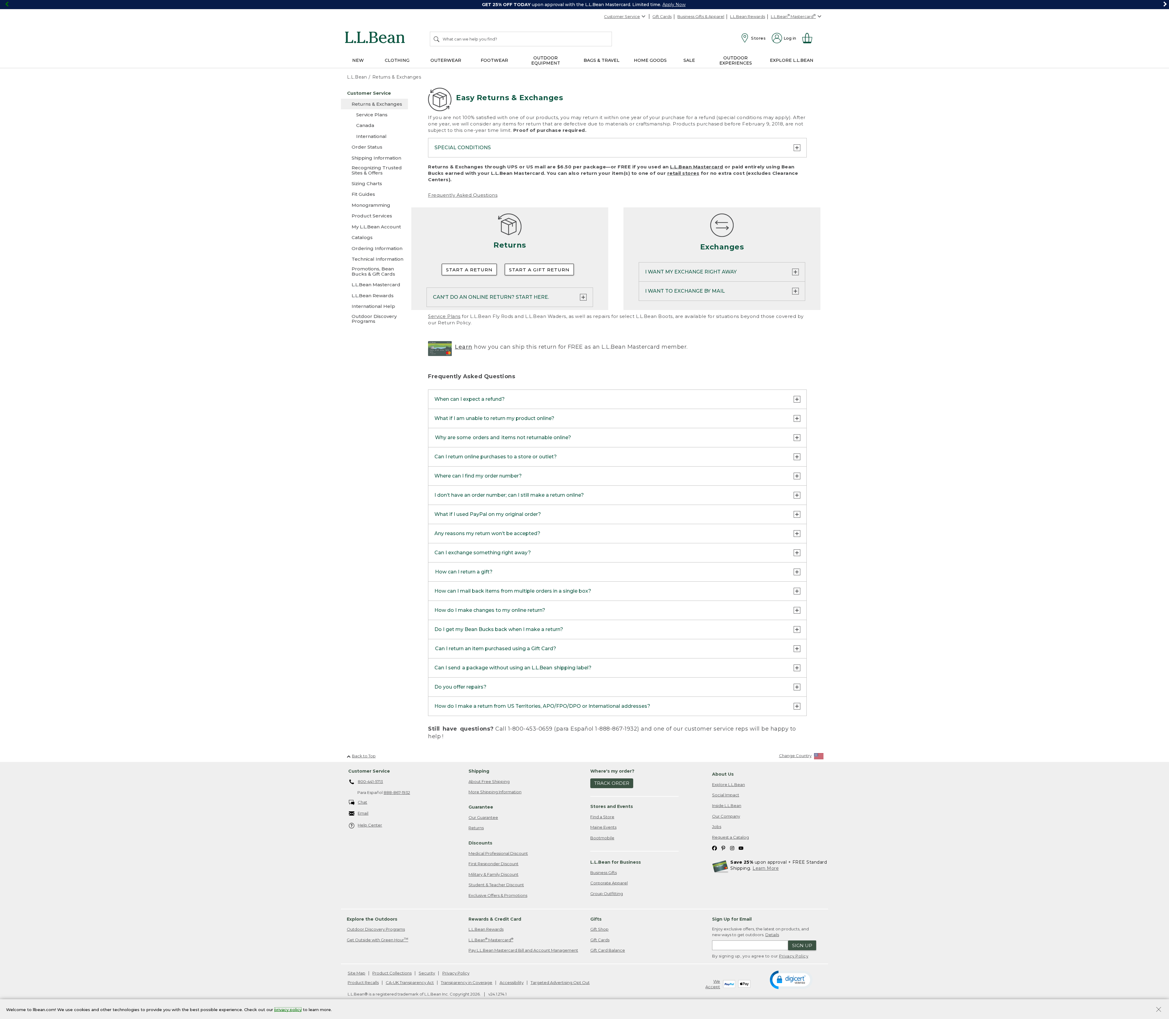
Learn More (766, 868)
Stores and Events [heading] (611, 806)
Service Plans (444, 316)
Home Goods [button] (650, 60)
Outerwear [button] (445, 60)
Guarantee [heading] (481, 807)
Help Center (370, 825)
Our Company (726, 816)
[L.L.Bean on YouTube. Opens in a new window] (741, 847)
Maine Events (603, 827)
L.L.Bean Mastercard (696, 167)
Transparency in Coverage (466, 982)
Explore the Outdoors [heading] (372, 919)
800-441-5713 (370, 781)
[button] (791, 979)
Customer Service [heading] (369, 771)
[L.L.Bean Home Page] (376, 38)
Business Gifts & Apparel (700, 16)
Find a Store (602, 816)
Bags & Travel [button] (602, 60)
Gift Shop (599, 929)
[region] (584, 4)
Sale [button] (689, 60)
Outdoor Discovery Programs (376, 929)
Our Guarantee (483, 817)
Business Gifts (603, 872)
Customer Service (622, 16)
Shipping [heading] (479, 771)
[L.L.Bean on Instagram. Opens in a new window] (732, 847)
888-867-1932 (397, 792)
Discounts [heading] (480, 843)
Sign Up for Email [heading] (732, 919)
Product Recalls (363, 982)
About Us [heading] (723, 774)
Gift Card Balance (607, 950)
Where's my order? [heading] (612, 771)
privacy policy (288, 1009)
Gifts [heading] (596, 919)
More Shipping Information (495, 791)
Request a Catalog (730, 837)
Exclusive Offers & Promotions (498, 895)
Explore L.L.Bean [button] (791, 60)
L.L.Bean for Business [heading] (615, 862)
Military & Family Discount (493, 874)
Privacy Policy (793, 956)
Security (427, 973)
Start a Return (469, 270)
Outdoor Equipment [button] (545, 60)
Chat (362, 802)
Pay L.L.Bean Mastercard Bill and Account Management (523, 950)
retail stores (683, 173)
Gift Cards (662, 16)
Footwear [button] (494, 60)
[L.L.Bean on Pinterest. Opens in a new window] (723, 847)
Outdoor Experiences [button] (735, 60)
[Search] (437, 39)
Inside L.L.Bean (726, 805)
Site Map (356, 973)
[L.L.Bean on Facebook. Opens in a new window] (714, 847)
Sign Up (802, 945)
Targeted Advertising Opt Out (560, 982)
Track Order (611, 783)
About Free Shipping (489, 781)
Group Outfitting (606, 893)
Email (363, 813)
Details (772, 934)
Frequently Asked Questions (462, 195)
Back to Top (364, 755)
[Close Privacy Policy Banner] (1158, 1010)
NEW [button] (358, 60)
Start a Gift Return (539, 270)
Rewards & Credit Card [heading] (495, 919)
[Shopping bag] (809, 38)
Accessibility (512, 982)
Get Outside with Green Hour (377, 939)
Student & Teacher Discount (496, 884)
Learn (463, 347)
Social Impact (725, 794)
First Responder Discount (493, 863)
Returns (476, 827)
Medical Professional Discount (498, 853)
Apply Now (674, 4)
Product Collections (392, 973)
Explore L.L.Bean (728, 784)
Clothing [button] (397, 60)
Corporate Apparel (609, 882)
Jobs (716, 826)
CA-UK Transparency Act (410, 982)
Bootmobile (602, 837)
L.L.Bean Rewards (747, 16)
